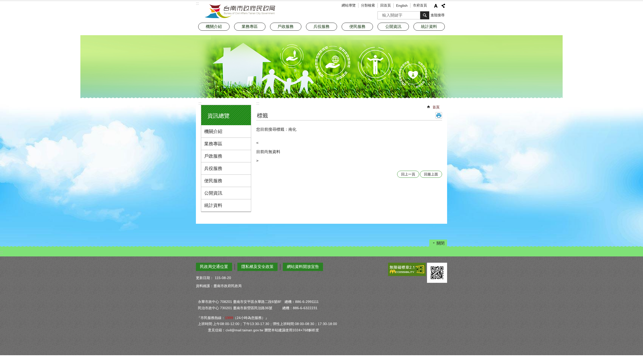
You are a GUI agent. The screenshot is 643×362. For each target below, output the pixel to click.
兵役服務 (213, 168)
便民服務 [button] (357, 26)
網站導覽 (349, 5)
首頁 (436, 107)
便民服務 (213, 180)
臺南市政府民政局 (240, 11)
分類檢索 (368, 5)
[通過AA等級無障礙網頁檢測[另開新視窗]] (407, 269)
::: (199, 103)
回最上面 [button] (431, 174)
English (402, 6)
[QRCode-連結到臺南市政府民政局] (437, 273)
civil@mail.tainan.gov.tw (244, 330)
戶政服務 (213, 156)
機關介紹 (213, 131)
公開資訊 (213, 193)
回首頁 (385, 5)
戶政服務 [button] (286, 26)
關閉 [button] (441, 243)
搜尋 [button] (424, 15)
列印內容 (439, 115)
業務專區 (213, 143)
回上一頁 (408, 174)
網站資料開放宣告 (303, 266)
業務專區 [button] (250, 26)
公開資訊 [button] (393, 26)
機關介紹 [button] (214, 26)
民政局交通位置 (214, 266)
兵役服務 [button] (321, 26)
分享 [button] (443, 6)
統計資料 (213, 205)
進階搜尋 (438, 15)
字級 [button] (436, 6)
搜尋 (382, 14)
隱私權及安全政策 (257, 266)
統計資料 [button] (429, 26)
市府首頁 (420, 5)
